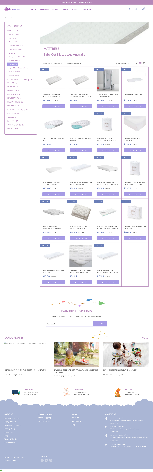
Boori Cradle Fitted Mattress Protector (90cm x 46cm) (134, 184)
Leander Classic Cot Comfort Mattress (53, 140)
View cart (75, 418)
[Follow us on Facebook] (42, 460)
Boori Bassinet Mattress (133, 94)
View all (145, 338)
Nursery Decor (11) (14, 71)
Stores (75, 9)
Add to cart (52, 106)
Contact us (8, 432)
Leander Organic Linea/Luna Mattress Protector (80, 228)
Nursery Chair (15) (14, 60)
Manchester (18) (14, 75)
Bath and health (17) (16, 110)
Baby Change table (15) (16, 45)
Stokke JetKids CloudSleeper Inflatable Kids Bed (107, 96)
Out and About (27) (15, 106)
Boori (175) (12, 38)
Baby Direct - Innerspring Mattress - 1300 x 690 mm (51, 96)
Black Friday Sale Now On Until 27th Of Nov (76, 2)
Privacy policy (9, 429)
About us (44, 9)
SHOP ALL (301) (14, 34)
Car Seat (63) (12, 94)
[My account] (136, 9)
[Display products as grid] (140, 63)
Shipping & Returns (45, 414)
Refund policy (9, 443)
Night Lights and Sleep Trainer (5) (18, 68)
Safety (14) (11, 117)
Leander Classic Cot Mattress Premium (81, 140)
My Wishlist (76, 421)
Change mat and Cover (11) (17, 57)
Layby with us (10, 422)
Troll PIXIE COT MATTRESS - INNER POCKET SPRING (51, 184)
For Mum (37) (12, 121)
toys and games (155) (16, 125)
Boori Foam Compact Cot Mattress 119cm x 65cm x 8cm (107, 184)
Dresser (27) (12, 53)
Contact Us (87, 9)
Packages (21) (12, 86)
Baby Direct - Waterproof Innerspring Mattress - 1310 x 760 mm (80, 96)
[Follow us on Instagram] (50, 460)
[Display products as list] (144, 63)
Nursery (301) (13, 31)
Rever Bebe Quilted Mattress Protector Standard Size (80, 271)
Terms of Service (10, 439)
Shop (31, 9)
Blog (65, 9)
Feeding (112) (13, 129)
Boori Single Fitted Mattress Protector (53, 271)
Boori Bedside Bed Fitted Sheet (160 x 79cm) (133, 140)
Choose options (135, 150)
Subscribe (100, 324)
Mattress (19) (13, 64)
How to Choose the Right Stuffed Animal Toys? (120, 370)
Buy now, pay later (12, 418)
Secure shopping (44, 418)
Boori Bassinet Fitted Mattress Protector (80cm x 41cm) (107, 140)
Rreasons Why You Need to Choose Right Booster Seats (25, 370)
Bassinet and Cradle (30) (16, 49)
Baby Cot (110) (13, 42)
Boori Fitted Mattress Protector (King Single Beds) (107, 271)
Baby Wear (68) (13, 113)
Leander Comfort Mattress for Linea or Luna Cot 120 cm (107, 228)
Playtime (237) (13, 98)
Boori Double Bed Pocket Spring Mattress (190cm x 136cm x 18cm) (51, 228)
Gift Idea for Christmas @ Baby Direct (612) (20, 81)
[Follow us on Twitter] (46, 460)
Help (73, 425)
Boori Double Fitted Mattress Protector (135, 228)
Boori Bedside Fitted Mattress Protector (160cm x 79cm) (81, 184)
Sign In (74, 414)
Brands (55, 9)
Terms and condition (12, 425)
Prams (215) (12, 90)
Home (6, 18)
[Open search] (130, 9)
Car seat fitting (44, 421)
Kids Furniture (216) (16, 102)
